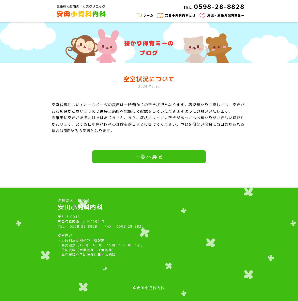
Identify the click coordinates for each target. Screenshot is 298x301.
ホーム (148, 15)
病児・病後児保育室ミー (226, 15)
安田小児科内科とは (180, 15)
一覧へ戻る (149, 156)
